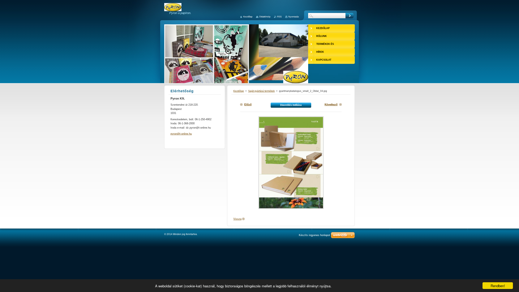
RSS (279, 16)
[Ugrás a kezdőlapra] (172, 9)
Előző (248, 104)
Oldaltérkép (264, 16)
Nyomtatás (293, 16)
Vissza (237, 218)
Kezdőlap (238, 91)
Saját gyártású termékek (261, 91)
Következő (331, 104)
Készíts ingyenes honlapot (314, 235)
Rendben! (498, 285)
